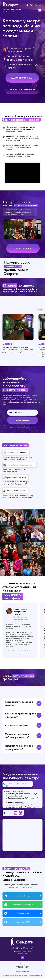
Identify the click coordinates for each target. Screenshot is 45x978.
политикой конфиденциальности (25, 427)
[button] (22, 78)
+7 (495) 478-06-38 (34, 5)
